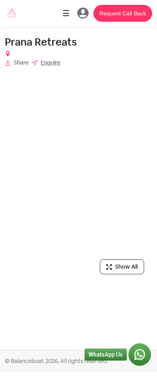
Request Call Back (122, 13)
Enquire (50, 62)
